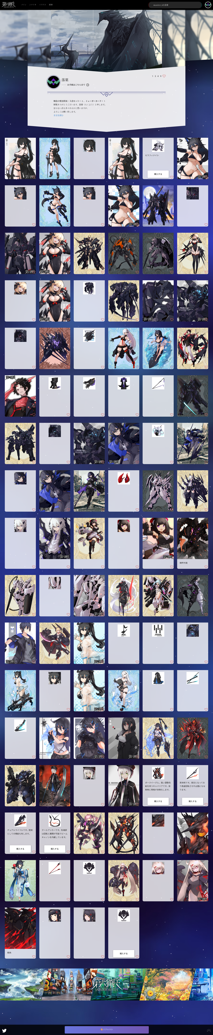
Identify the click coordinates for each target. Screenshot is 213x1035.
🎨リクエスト (107, 1029)
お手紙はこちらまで (76, 85)
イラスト (42, 5)
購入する (158, 174)
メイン (23, 5)
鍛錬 (51, 5)
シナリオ (32, 5)
